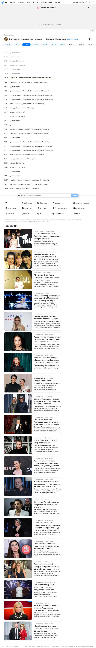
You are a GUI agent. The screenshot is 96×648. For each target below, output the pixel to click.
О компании (9, 646)
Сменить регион (72, 39)
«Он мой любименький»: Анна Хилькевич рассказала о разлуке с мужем (47, 236)
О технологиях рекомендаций (40, 646)
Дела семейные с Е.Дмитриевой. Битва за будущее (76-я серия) (31, 95)
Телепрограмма (9, 35)
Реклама (16, 646)
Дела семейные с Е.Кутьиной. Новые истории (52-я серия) (29, 91)
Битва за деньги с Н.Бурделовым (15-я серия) (25, 188)
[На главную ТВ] (5, 2)
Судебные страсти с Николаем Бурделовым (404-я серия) (30, 77)
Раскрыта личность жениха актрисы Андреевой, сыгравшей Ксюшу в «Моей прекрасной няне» (46, 608)
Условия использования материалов (79, 646)
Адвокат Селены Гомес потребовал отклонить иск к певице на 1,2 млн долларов (47, 463)
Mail (3, 646)
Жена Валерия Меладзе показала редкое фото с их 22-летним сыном (46, 628)
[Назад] (88, 7)
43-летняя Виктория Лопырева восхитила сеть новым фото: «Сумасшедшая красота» (47, 422)
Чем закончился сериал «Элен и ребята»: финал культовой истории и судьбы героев (47, 256)
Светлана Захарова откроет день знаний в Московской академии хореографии (47, 298)
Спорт (90, 45)
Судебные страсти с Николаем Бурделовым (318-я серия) (29, 82)
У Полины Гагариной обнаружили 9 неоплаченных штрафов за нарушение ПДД (47, 525)
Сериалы (81, 45)
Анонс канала (14, 57)
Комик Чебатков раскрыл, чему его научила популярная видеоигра (45, 442)
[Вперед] (92, 7)
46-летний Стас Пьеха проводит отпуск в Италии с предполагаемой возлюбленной (46, 277)
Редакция (28, 646)
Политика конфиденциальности (58, 646)
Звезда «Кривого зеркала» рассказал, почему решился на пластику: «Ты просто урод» (47, 484)
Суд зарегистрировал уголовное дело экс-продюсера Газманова (44, 587)
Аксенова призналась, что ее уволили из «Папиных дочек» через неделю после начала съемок (47, 339)
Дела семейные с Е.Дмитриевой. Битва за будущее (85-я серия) (31, 99)
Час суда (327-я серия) (17, 61)
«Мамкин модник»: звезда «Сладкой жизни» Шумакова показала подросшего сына (46, 360)
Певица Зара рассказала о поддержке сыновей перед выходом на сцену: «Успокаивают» (46, 546)
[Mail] (3, 2)
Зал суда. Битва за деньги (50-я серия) (22, 108)
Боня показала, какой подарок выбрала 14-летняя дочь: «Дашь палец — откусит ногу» (47, 566)
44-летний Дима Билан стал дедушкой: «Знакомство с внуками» (46, 504)
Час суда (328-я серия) (17, 65)
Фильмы (71, 45)
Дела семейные (15, 53)
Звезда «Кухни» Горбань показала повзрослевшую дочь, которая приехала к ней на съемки (47, 318)
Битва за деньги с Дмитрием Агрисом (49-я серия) (27, 103)
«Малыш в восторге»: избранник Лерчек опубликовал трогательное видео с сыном (46, 380)
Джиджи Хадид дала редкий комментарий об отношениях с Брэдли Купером (47, 401)
